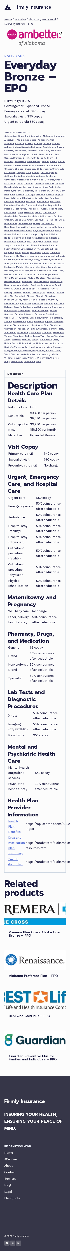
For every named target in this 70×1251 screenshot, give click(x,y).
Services (10, 1179)
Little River (19, 256)
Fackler (54, 198)
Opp (42, 285)
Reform (8, 307)
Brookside (20, 161)
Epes (7, 198)
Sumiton (43, 328)
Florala (20, 205)
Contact (10, 1172)
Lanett (35, 248)
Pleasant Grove (12, 299)
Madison (45, 259)
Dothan (45, 190)
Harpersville (35, 227)
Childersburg (43, 168)
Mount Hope (44, 274)
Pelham (27, 292)
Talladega (58, 332)
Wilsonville (43, 357)
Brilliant (8, 161)
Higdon (44, 234)
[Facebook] (7, 1243)
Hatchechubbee (23, 230)
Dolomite (28, 190)
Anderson (43, 139)
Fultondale (10, 212)
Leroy (18, 252)
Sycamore (22, 332)
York (38, 361)
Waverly (46, 354)
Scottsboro (52, 314)
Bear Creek (20, 150)
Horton (55, 237)
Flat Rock (55, 201)
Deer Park (48, 187)
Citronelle (9, 172)
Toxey (7, 339)
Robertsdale (44, 307)
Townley (58, 336)
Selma (24, 317)
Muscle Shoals (12, 281)
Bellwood (55, 150)
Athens (29, 143)
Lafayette (26, 248)
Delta (58, 187)
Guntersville (25, 223)
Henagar (33, 234)
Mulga (31, 277)
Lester (25, 252)
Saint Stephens (40, 310)
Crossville (9, 183)
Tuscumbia (46, 339)
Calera (8, 165)
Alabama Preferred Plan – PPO (33, 975)
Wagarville (38, 350)
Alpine (20, 139)
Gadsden (29, 212)
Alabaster (59, 136)
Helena (24, 234)
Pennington (38, 292)
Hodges (8, 237)
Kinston (53, 245)
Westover (21, 357)
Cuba (20, 183)
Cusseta (39, 183)
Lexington (35, 252)
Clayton (21, 172)
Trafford (16, 339)
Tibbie (28, 336)
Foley (39, 205)
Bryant (45, 161)
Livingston (32, 256)
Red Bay (48, 303)
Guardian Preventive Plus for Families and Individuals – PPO (33, 1058)
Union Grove (11, 343)
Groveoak (52, 219)
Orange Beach (54, 285)
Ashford (19, 143)
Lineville (55, 252)
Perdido (51, 292)
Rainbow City (11, 303)
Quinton (52, 299)
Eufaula (39, 198)
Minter (25, 270)
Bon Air (49, 154)
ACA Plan (10, 1159)
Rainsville (25, 303)
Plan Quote (12, 1198)
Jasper (8, 245)
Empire (59, 194)
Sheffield (57, 317)
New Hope (9, 285)
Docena (17, 190)
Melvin (20, 267)
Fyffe (20, 212)
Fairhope (20, 201)
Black (34, 154)
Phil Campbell (17, 296)
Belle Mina (43, 150)
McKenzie (9, 267)
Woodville (29, 361)
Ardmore (9, 143)
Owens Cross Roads (25, 288)
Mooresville (10, 274)
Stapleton (55, 325)
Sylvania (47, 332)
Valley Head (28, 347)
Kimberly (43, 245)
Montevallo (45, 270)
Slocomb (58, 321)
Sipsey (48, 321)
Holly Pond (14, 56)
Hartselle (59, 227)
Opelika (35, 285)
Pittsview (50, 296)
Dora (37, 190)
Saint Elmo (24, 310)
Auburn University (14, 147)
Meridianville (43, 267)
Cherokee (30, 168)
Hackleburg (47, 223)
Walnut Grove (52, 350)
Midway (56, 267)
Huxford (21, 241)
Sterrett (8, 328)
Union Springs (27, 343)
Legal (8, 1192)
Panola (54, 288)
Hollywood (44, 237)
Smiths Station (12, 325)
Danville (49, 183)
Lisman (8, 256)
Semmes (46, 317)
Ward (7, 354)
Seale (7, 317)
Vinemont (25, 350)
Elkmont (40, 194)
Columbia (23, 176)
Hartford (48, 227)
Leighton (9, 252)
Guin (61, 219)
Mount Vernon (19, 277)
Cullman (28, 183)
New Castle (56, 281)
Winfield (55, 357)
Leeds (55, 248)
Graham (8, 219)
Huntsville (10, 241)
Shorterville (19, 321)
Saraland (20, 314)
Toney (36, 336)
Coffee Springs (49, 172)
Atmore (38, 143)
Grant (30, 219)
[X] (12, 1243)
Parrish (17, 292)
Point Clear (28, 299)
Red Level (59, 303)
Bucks (53, 161)
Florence (30, 205)
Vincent (57, 347)
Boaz (41, 154)
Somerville (28, 325)
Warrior (15, 354)
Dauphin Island (12, 187)
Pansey (8, 292)
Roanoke (31, 307)
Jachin (48, 241)
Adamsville (35, 136)
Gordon (57, 216)
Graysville (40, 219)
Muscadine (53, 277)
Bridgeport (39, 157)
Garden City (49, 212)
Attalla (47, 143)
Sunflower (10, 332)
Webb (55, 354)
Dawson (27, 187)
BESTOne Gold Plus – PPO (29, 1015)
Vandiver (41, 347)
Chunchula (58, 168)
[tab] (35, 374)
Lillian (45, 252)
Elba (12, 194)
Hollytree (32, 237)
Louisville (9, 259)
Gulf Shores (10, 223)
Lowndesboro (23, 259)
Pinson (30, 296)
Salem (53, 310)
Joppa (16, 245)
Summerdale (56, 328)
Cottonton (10, 179)
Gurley (36, 223)
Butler (61, 161)
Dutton (54, 190)
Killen (34, 245)
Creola (59, 179)
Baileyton (36, 147)
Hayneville (48, 230)
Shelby (8, 321)
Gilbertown (46, 216)
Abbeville (23, 136)
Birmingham (23, 154)
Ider (29, 241)
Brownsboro (33, 161)
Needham (27, 281)
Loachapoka (46, 256)
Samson (8, 314)
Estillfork (16, 198)
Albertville (10, 139)
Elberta (20, 194)
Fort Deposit (50, 205)
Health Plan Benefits (14, 826)
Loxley (35, 259)
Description (15, 373)
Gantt (38, 212)
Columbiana (37, 176)
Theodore (18, 336)
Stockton (32, 328)
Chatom (8, 168)
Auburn (56, 143)
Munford (41, 277)
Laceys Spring (12, 248)
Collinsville (10, 176)
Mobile (34, 270)
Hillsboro (54, 234)
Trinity (35, 339)
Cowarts (49, 179)
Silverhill (39, 321)
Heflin (15, 234)
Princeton (41, 299)
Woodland (17, 361)
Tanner (8, 336)
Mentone (29, 267)
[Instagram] (18, 1243)
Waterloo (26, 354)
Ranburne (37, 303)
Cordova (50, 176)
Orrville (8, 288)
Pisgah (39, 296)
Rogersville (58, 307)
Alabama (48, 136)
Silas (30, 321)
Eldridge (30, 194)
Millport (8, 270)
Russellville (10, 310)
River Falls (19, 307)
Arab (52, 139)
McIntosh (59, 263)
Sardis (29, 314)
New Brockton (41, 281)
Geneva (22, 216)
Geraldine (33, 216)
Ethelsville (28, 198)
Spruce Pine (41, 325)
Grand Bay (20, 219)
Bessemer (9, 154)
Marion (29, 263)
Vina (49, 347)
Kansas (25, 245)
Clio (28, 172)
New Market (23, 285)
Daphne (59, 183)
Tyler (55, 339)
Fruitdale (45, 208)
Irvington (38, 241)
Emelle (50, 194)
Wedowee (9, 357)
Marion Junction (43, 263)
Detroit (8, 190)
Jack (55, 241)
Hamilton (9, 227)
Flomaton (9, 205)
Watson (36, 354)
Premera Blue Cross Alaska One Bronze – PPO (34, 934)
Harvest (8, 230)
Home (8, 1153)
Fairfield (9, 201)
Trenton (26, 339)
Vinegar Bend (11, 350)
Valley (17, 347)
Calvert (17, 165)
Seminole (35, 317)
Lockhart (59, 256)
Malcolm (19, 263)
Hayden (37, 230)
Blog (7, 1185)
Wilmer (31, 357)
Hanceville (22, 227)
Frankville (32, 208)
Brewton (27, 157)
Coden (35, 172)
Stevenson (20, 328)
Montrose (58, 270)
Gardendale (10, 216)
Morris (22, 274)
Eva (47, 198)
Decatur (37, 187)
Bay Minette (49, 147)
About (8, 1166)
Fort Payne (20, 208)
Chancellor (55, 165)
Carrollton (28, 165)
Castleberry (41, 165)
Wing (7, 361)
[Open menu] (62, 7)
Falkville (30, 201)
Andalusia (30, 139)
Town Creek (46, 336)
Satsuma (40, 314)
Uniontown (42, 343)
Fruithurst (56, 208)
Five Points (43, 201)
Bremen (17, 157)
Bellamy (32, 150)
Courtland (37, 179)
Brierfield (51, 157)
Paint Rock (43, 288)
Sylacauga (35, 332)
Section (16, 317)
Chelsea (19, 168)
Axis (27, 147)
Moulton (31, 274)
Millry (17, 270)
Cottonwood (24, 179)
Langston (46, 248)
